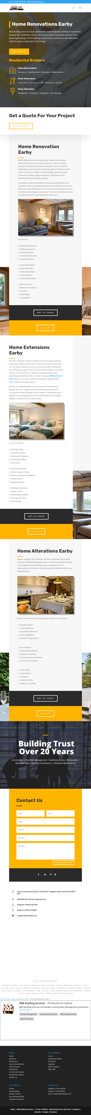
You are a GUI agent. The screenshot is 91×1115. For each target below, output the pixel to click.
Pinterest (53, 1112)
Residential (13, 1069)
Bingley (34, 985)
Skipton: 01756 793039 (27, 910)
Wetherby (57, 993)
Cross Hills (4, 988)
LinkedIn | (38, 1112)
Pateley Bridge (61, 991)
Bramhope (51, 985)
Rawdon (88, 991)
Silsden (41, 993)
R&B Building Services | (26, 1109)
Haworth (78, 988)
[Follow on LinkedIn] (45, 874)
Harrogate (70, 988)
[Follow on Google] (55, 874)
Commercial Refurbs (16, 1064)
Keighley (18, 991)
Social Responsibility (16, 1096)
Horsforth (87, 988)
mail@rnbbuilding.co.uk (27, 916)
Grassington (35, 988)
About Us (12, 1059)
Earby (12, 988)
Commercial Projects (16, 1072)
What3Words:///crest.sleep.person (31, 899)
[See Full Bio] (31, 1009)
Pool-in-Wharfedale (76, 991)
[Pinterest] (54, 1030)
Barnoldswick (25, 985)
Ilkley (3, 991)
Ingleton (10, 991)
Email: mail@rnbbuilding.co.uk (59, 1094)
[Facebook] (30, 1030)
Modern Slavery (15, 1094)
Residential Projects (16, 1075)
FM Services (13, 1061)
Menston (45, 991)
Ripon (22, 993)
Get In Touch (21, 126)
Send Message (64, 863)
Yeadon (65, 993)
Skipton (49, 993)
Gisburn (26, 988)
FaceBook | (76, 1109)
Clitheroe (78, 985)
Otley (53, 991)
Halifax (52, 988)
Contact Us (19, 52)
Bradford (42, 985)
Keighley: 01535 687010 (27, 905)
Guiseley (45, 988)
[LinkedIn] (78, 1030)
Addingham (6, 985)
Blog (7, 999)
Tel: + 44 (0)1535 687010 (18, 2)
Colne (85, 985)
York (71, 993)
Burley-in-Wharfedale (65, 985)
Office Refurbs (14, 1067)
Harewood (60, 988)
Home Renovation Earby (20, 999)
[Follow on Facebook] (38, 874)
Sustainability (14, 1091)
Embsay (19, 988)
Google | (46, 1112)
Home (2, 999)
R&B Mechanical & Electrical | (60, 1109)
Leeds (38, 991)
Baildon (15, 985)
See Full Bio (24, 1009)
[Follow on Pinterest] (50, 874)
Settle (28, 993)
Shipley (34, 993)
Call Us (45, 328)
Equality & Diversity (16, 1099)
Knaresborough (29, 991)
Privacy (11, 1089)
